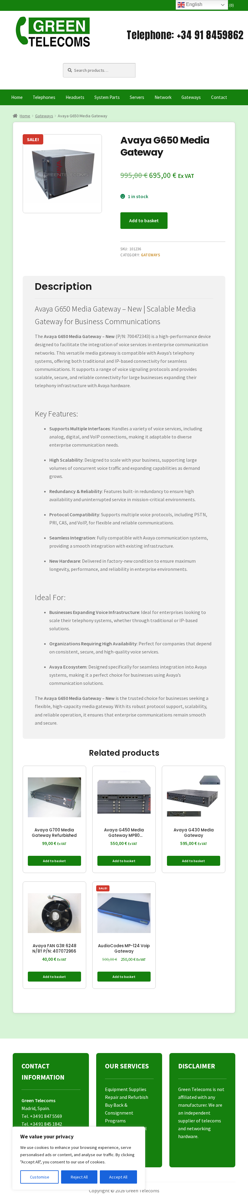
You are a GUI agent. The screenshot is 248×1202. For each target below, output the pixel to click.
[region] (78, 1158)
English (193, 4)
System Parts (107, 97)
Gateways (191, 97)
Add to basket (144, 220)
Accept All (118, 1177)
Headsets (75, 97)
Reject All (79, 1177)
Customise (39, 1177)
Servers (137, 97)
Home (17, 97)
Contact (219, 97)
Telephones (44, 97)
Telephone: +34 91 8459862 (185, 35)
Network (163, 97)
